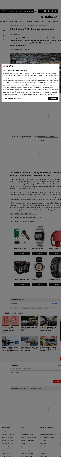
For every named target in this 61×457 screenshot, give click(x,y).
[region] (30, 83)
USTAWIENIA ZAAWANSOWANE (13, 98)
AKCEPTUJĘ (53, 98)
